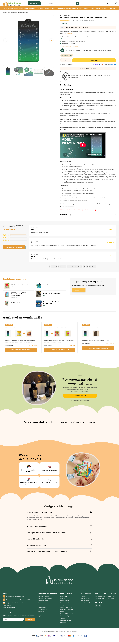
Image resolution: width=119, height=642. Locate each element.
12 (78, 266)
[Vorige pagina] (49, 266)
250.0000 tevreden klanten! (69, 39)
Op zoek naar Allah (48, 284)
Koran (16, 8)
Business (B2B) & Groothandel (68, 613)
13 (81, 266)
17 (92, 266)
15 (87, 266)
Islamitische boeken (43, 596)
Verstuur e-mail (79, 290)
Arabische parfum (43, 609)
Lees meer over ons (80, 395)
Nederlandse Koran (43, 605)
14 (84, 266)
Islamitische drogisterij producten (66, 8)
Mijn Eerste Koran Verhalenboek (20, 284)
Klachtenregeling (64, 616)
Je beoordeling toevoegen (87, 20)
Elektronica (40, 8)
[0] (115, 3)
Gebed (21, 8)
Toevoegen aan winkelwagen (21, 349)
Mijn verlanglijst (85, 600)
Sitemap (62, 611)
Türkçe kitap (111, 8)
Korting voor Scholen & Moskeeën (69, 605)
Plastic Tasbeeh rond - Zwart (52, 293)
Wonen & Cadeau (95, 8)
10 (72, 266)
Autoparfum (41, 613)
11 (75, 266)
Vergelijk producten (86, 602)
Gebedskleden (42, 607)
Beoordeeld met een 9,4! (68, 43)
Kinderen (86, 8)
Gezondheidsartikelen (65, 620)
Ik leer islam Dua (16, 302)
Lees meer (69, 33)
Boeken (10, 8)
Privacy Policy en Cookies (66, 609)
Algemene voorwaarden (66, 607)
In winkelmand (94, 60)
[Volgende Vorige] (95, 266)
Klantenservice (64, 596)
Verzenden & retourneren (66, 602)
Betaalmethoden (64, 600)
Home (5, 8)
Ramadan (104, 8)
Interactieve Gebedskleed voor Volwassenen (18, 12)
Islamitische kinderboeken (45, 598)
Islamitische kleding (30, 8)
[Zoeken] (77, 3)
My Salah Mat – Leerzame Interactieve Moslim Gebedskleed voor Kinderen (21, 293)
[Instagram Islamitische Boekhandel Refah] (96, 605)
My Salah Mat (65, 16)
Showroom (63, 622)
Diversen (79, 8)
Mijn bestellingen (85, 598)
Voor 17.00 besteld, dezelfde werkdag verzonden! (75, 36)
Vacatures (62, 618)
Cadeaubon (41, 611)
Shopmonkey (74, 631)
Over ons (62, 598)
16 (90, 266)
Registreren (84, 596)
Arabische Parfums (50, 8)
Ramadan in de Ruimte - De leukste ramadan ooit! (53, 302)
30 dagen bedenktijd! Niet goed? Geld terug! (73, 41)
